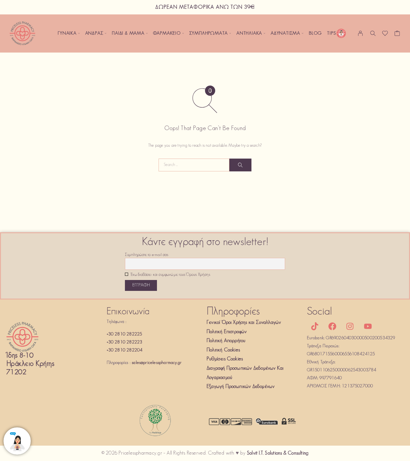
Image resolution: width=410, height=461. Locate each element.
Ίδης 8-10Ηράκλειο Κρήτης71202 (30, 364)
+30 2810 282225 (124, 334)
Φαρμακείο (167, 33)
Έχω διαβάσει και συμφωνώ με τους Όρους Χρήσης (170, 275)
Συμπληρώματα (208, 33)
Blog (315, 33)
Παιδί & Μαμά (128, 33)
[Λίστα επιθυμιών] (385, 35)
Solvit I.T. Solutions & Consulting (277, 453)
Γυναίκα (67, 33)
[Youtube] (368, 326)
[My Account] (360, 33)
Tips (331, 33)
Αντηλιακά (249, 33)
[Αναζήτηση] (373, 33)
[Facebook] (332, 326)
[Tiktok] (315, 326)
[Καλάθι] (397, 35)
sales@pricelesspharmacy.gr (157, 362)
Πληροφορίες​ (233, 311)
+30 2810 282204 (125, 350)
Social (319, 311)
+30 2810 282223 (125, 342)
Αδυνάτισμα (285, 33)
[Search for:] (194, 165)
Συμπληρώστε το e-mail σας (146, 255)
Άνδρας (94, 33)
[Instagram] (350, 326)
